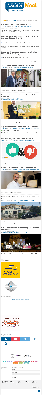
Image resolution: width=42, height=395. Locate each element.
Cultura (37, 361)
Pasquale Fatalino (17, 99)
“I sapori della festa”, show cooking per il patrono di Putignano (20, 229)
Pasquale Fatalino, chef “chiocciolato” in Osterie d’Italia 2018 (19, 96)
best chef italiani (21, 169)
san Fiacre (35, 20)
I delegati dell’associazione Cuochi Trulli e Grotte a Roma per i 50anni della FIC (20, 37)
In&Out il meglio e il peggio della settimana (17, 138)
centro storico (25, 67)
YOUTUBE (18, 383)
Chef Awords (27, 169)
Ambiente (27, 299)
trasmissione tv (33, 200)
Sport (32, 361)
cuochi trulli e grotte (9, 232)
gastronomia (24, 140)
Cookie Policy (34, 383)
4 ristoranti (20, 200)
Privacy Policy (34, 382)
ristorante (31, 26)
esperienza (22, 128)
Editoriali (13, 299)
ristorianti (35, 128)
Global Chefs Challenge (33, 55)
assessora (18, 140)
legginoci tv (10, 361)
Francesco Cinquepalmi (25, 55)
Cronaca (22, 299)
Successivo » (7, 260)
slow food (21, 99)
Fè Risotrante (26, 128)
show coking (26, 232)
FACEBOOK (19, 382)
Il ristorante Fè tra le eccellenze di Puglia (16, 24)
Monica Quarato (4, 55)
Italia (37, 55)
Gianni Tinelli (4, 26)
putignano (19, 232)
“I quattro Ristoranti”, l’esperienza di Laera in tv (19, 126)
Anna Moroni (21, 67)
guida (9, 99)
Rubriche (16, 361)
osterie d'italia (12, 99)
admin (3, 140)
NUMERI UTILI (12, 382)
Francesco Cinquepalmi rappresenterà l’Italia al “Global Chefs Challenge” (19, 53)
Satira (4, 361)
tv (38, 128)
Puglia (29, 26)
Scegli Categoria (14, 372)
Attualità (22, 361)
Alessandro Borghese (25, 200)
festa (13, 232)
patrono (17, 232)
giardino (27, 140)
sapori (22, 232)
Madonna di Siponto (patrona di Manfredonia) (25, 20)
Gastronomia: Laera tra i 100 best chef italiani (18, 167)
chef (19, 26)
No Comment (16, 26)
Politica (18, 299)
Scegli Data (13, 369)
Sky (37, 128)
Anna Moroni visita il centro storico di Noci (17, 66)
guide (27, 26)
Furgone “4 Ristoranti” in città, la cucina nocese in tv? (20, 198)
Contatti (3, 383)
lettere (30, 140)
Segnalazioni (4, 382)
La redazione (27, 382)
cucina (30, 67)
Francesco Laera (23, 26)
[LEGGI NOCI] (38, 391)
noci (32, 67)
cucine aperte (6, 99)
